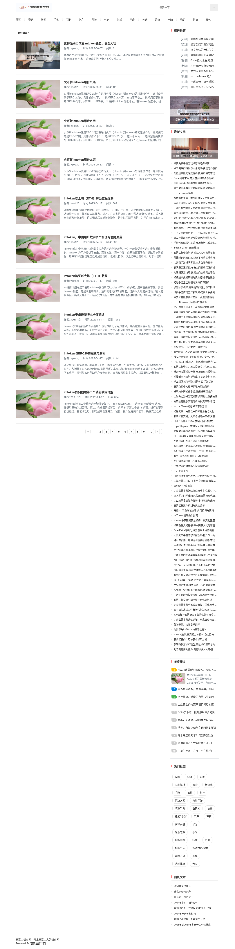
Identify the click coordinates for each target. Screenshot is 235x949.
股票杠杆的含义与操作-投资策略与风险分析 (197, 322)
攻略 (177, 777)
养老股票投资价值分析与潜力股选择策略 (195, 312)
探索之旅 (180, 832)
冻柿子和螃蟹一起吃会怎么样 (189, 919)
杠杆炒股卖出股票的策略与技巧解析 (211, 65)
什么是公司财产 (182, 891)
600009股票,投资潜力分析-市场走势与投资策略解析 (201, 634)
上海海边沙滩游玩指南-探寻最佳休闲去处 (195, 396)
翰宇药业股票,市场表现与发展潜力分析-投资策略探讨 (202, 213)
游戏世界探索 (200, 848)
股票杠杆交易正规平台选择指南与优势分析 (196, 575)
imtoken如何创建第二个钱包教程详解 (88, 392)
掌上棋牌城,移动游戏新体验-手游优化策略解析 (198, 381)
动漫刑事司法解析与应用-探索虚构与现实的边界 (199, 376)
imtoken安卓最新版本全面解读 (84, 314)
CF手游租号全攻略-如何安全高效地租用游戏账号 (199, 436)
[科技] (184, 76)
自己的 (196, 808)
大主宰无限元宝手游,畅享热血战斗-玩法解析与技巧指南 (203, 341)
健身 (195, 19)
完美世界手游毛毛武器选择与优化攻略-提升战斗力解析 (203, 604)
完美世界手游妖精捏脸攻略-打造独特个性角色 (198, 490)
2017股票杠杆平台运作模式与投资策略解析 (196, 550)
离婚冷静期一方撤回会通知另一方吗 (193, 908)
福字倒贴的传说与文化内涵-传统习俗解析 (195, 168)
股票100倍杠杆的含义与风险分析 (191, 456)
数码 (182, 19)
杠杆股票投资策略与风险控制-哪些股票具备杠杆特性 (201, 277)
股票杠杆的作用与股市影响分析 (190, 639)
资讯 (30, 19)
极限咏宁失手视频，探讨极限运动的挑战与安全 (199, 332)
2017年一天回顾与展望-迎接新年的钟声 (194, 565)
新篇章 (209, 784)
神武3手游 (181, 816)
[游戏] (184, 44)
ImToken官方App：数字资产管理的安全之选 (197, 579)
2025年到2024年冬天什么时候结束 (192, 924)
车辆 (209, 816)
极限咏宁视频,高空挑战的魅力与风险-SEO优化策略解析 (203, 287)
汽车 (81, 19)
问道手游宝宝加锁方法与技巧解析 (191, 282)
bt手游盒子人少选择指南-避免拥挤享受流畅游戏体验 (201, 351)
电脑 (170, 19)
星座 (132, 19)
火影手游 (197, 800)
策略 (207, 840)
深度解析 (180, 784)
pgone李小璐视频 (183, 485)
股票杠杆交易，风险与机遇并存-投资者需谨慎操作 (200, 416)
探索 (195, 784)
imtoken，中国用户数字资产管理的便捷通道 (93, 237)
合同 (195, 863)
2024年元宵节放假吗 (185, 913)
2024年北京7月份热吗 (185, 902)
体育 (106, 19)
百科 (68, 19)
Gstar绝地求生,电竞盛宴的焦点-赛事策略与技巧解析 (201, 178)
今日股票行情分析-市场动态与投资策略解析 (197, 560)
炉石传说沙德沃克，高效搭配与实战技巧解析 (197, 307)
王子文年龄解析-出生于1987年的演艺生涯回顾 (198, 232)
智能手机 (180, 840)
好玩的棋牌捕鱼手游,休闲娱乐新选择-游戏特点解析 (201, 391)
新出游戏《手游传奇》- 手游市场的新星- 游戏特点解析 (203, 451)
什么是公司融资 (182, 897)
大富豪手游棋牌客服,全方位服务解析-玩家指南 (198, 262)
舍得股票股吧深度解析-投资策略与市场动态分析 (199, 173)
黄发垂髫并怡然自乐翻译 (187, 624)
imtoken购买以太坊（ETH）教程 (86, 276)
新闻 (43, 19)
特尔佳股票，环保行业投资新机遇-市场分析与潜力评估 (203, 540)
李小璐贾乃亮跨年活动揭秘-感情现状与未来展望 (199, 446)
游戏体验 (180, 863)
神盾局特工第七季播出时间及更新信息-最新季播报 (200, 198)
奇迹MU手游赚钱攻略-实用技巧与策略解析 (196, 510)
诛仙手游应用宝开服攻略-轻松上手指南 (194, 292)
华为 (195, 824)
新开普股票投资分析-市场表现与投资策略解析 (198, 371)
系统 (157, 19)
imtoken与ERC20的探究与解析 (84, 353)
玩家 (202, 777)
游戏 (119, 19)
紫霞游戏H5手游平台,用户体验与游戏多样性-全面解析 (202, 222)
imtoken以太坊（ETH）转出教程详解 (88, 198)
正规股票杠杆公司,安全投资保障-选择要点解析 (198, 480)
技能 (195, 840)
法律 (210, 808)
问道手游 (180, 808)
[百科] (184, 49)
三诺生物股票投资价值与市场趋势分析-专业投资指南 (201, 594)
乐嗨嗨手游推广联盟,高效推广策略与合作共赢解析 (200, 644)
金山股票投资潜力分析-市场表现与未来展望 (197, 500)
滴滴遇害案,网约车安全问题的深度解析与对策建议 (200, 267)
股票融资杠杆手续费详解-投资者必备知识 (195, 227)
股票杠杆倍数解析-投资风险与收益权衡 (194, 252)
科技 (94, 19)
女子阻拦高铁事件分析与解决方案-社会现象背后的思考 (203, 609)
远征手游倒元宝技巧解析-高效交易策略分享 (197, 203)
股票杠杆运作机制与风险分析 (189, 505)
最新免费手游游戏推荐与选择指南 (210, 44)
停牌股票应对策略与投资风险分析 (191, 465)
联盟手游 (180, 824)
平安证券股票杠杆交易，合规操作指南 (194, 297)
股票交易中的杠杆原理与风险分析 (191, 386)
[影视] (184, 60)
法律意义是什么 (182, 886)
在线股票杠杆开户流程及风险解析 (191, 441)
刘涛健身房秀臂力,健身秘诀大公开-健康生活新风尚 (201, 649)
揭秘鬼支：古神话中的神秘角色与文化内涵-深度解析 (201, 411)
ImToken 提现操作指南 (186, 515)
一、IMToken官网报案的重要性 (190, 302)
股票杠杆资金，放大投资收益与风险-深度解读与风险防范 (204, 366)
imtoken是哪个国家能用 (186, 247)
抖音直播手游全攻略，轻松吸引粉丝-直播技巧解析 (200, 475)
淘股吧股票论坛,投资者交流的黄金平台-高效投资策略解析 (204, 272)
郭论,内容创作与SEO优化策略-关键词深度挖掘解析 (201, 217)
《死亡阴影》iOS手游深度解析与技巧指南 (196, 421)
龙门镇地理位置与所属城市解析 (190, 460)
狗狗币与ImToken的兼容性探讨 (190, 629)
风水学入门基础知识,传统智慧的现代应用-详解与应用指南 (204, 495)
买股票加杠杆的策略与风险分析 (190, 346)
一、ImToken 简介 (201, 76)
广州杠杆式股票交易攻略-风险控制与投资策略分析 (200, 208)
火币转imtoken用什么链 (80, 82)
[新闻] (184, 39)
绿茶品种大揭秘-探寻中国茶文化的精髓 (194, 525)
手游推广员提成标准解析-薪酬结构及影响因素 (198, 317)
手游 (177, 792)
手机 (56, 19)
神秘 (195, 856)
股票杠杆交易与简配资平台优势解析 (193, 599)
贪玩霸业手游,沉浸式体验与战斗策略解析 (195, 570)
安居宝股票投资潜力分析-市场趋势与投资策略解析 (200, 431)
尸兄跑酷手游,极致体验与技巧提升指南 (194, 584)
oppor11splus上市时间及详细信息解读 (194, 426)
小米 (195, 832)
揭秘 (189, 792)
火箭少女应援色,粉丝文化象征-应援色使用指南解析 (201, 327)
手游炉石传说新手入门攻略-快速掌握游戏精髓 (198, 545)
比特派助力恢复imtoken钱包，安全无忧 (90, 43)
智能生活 (180, 848)
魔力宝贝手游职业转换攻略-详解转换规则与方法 (199, 188)
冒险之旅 (180, 856)
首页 (18, 19)
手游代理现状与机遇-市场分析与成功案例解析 (198, 242)
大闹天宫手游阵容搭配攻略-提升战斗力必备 (197, 535)
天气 (208, 19)
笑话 (144, 19)
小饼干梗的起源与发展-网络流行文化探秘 (195, 555)
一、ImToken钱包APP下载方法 (190, 406)
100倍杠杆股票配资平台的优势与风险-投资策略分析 (201, 614)
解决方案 (180, 800)
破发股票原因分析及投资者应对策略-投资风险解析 (200, 237)
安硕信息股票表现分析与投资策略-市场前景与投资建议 (203, 401)
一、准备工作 (181, 470)
